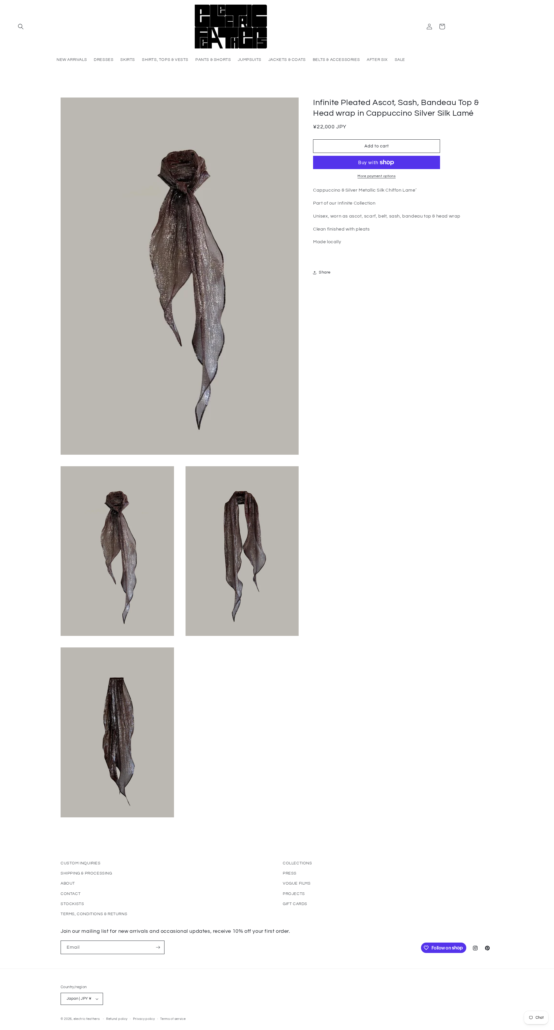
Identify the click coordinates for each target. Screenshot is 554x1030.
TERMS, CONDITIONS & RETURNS (94, 914)
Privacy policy (144, 1018)
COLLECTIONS (297, 863)
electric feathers (87, 1018)
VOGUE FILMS (297, 883)
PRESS (290, 873)
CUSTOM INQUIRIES (81, 863)
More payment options (377, 176)
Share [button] (325, 272)
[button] (20, 26)
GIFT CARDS (295, 904)
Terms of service (173, 1018)
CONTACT (71, 894)
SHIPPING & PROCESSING (86, 873)
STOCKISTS (72, 904)
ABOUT (68, 883)
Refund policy (117, 1018)
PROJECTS (294, 894)
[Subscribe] (157, 947)
